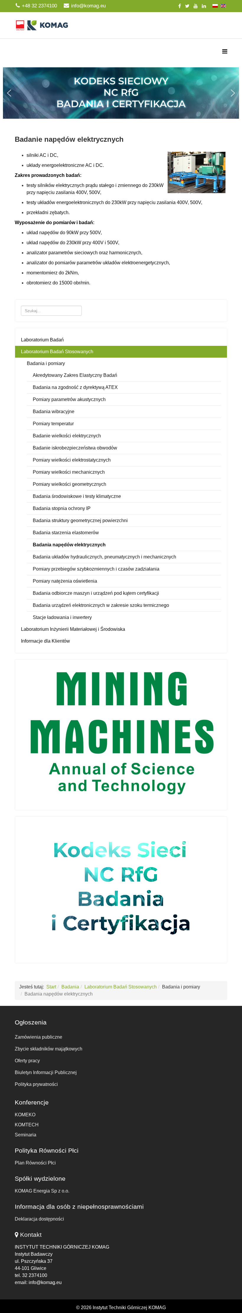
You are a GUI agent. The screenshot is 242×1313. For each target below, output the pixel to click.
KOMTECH (27, 1124)
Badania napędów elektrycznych (69, 544)
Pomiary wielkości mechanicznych (69, 472)
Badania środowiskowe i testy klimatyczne (77, 496)
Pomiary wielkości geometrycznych (69, 484)
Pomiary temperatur (53, 423)
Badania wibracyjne (53, 411)
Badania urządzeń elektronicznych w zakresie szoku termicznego (101, 605)
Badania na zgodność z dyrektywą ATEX (75, 387)
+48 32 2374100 (39, 6)
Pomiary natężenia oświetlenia (65, 581)
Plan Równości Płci (35, 1162)
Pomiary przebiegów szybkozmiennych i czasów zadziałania (96, 568)
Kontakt (31, 1234)
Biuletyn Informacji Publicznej (46, 1072)
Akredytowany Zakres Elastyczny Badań (75, 375)
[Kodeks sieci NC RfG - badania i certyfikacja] (121, 888)
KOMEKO (25, 1114)
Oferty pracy (27, 1060)
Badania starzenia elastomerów (66, 532)
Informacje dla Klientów (45, 641)
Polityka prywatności (36, 1084)
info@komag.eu (88, 6)
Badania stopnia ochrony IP (62, 508)
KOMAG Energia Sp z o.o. (42, 1190)
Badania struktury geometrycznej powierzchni (80, 520)
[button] (121, 93)
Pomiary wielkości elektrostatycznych (72, 459)
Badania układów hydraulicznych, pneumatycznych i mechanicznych (104, 556)
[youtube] (196, 6)
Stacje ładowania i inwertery (62, 617)
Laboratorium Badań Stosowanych (57, 351)
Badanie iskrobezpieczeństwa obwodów (75, 447)
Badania (70, 986)
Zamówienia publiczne (38, 1037)
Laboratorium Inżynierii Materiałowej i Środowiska (73, 629)
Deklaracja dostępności (39, 1218)
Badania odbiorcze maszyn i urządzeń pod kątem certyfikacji (96, 593)
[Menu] (224, 51)
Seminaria (25, 1134)
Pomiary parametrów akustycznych (69, 399)
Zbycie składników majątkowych (48, 1048)
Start (51, 986)
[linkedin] (204, 6)
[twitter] (187, 6)
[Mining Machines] (121, 733)
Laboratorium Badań (42, 339)
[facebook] (179, 6)
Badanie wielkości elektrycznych (67, 435)
